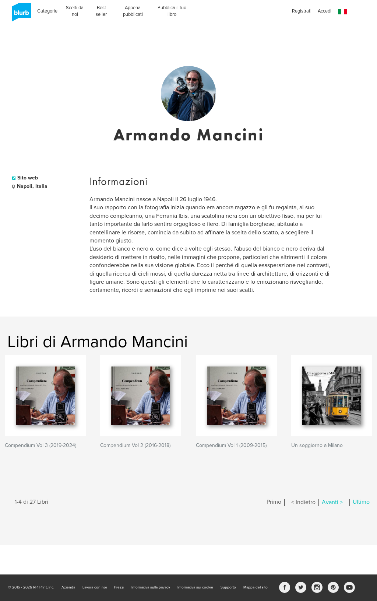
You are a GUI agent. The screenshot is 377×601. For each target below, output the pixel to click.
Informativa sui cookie (195, 587)
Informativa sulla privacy (150, 587)
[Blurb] (19, 14)
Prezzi (119, 587)
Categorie (47, 11)
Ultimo (361, 502)
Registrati (301, 11)
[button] (342, 12)
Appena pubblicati (133, 11)
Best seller (101, 11)
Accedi (324, 11)
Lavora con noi (94, 587)
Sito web (27, 178)
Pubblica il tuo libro (172, 11)
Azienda (68, 587)
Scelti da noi (75, 11)
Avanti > (332, 502)
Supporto (228, 587)
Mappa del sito (255, 587)
